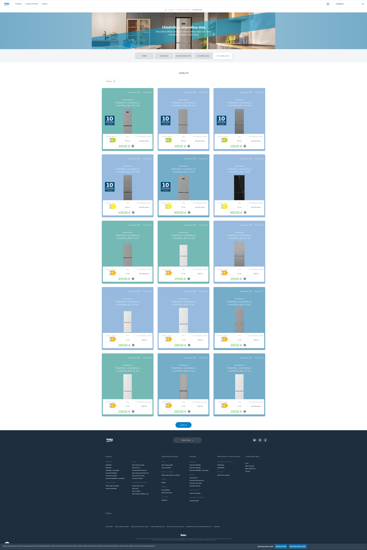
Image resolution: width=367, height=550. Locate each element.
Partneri (247, 471)
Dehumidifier (221, 467)
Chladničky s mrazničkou (183, 9)
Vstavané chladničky (111, 473)
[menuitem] (18, 4)
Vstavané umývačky (111, 488)
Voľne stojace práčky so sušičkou (171, 475)
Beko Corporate (249, 466)
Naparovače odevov (167, 492)
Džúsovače (135, 488)
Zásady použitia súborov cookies (140, 526)
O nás (246, 463)
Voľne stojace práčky (167, 465)
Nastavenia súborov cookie (265, 546)
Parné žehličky (166, 490)
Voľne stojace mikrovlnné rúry (140, 473)
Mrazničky (108, 467)
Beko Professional (250, 468)
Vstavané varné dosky (138, 475)
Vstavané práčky (166, 467)
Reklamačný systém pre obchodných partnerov (199, 526)
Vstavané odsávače (137, 478)
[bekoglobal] (6, 4)
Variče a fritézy (136, 491)
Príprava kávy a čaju (137, 486)
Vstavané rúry (136, 467)
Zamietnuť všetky (281, 546)
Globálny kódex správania (158, 526)
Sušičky (164, 482)
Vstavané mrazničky (111, 475)
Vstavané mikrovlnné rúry (139, 470)
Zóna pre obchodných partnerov (175, 526)
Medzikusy (165, 500)
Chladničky (109, 465)
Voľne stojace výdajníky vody (140, 494)
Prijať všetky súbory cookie (297, 546)
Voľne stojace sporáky (138, 465)
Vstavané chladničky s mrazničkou (115, 478)
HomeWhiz (217, 526)
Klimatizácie (220, 465)
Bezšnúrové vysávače (223, 475)
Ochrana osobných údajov (122, 526)
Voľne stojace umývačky (112, 486)
